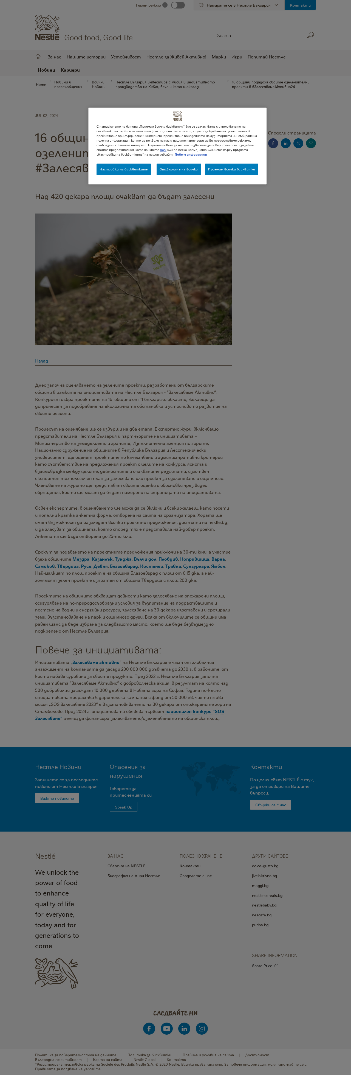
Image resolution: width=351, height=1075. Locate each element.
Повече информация (191, 154)
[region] (177, 146)
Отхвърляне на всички (179, 169)
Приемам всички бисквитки (231, 169)
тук (163, 150)
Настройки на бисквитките (124, 169)
